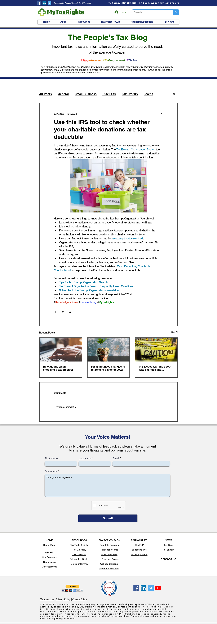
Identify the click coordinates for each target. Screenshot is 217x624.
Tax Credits (130, 94)
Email (116, 458)
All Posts (45, 94)
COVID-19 (109, 94)
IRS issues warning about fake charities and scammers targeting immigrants (155, 368)
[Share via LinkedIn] (69, 312)
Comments (51, 471)
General (63, 94)
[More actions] (161, 114)
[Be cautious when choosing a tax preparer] (61, 350)
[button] (63, 22)
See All (174, 332)
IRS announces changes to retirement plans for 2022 (108, 368)
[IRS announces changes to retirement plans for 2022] (109, 350)
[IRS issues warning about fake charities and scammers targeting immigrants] (156, 350)
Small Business (86, 94)
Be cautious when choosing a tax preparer (58, 368)
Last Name (85, 458)
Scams (148, 94)
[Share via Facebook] (55, 312)
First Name (51, 458)
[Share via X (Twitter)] (62, 312)
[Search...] (176, 12)
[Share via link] (77, 312)
